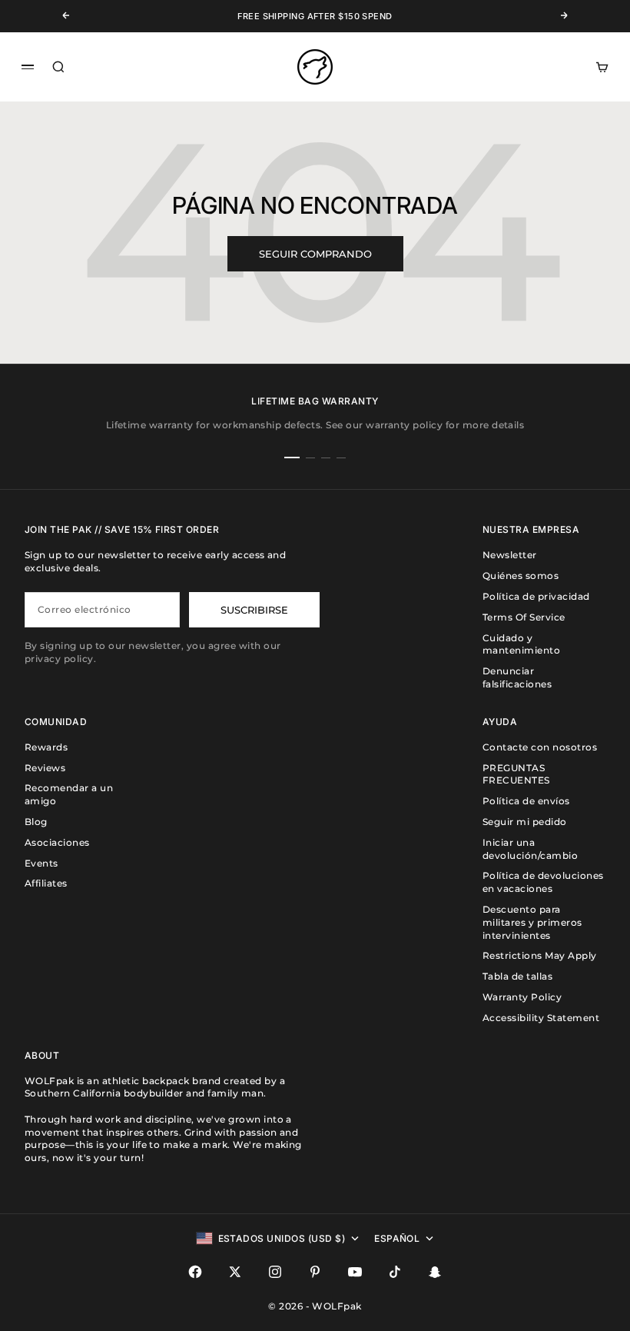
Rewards (46, 747)
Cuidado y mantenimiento (521, 644)
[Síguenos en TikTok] (395, 1271)
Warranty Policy (522, 997)
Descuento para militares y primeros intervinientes (532, 922)
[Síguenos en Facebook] (195, 1271)
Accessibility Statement (540, 1017)
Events (41, 863)
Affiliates (46, 883)
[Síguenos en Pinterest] (315, 1271)
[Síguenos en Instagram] (275, 1271)
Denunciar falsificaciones (517, 677)
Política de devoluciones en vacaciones (543, 882)
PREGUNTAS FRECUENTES (516, 774)
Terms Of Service (523, 617)
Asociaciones (57, 842)
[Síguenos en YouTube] (355, 1271)
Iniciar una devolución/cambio (530, 849)
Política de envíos (526, 801)
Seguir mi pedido (524, 821)
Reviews (45, 768)
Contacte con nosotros (539, 747)
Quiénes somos (520, 575)
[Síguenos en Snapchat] (435, 1271)
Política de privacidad (536, 596)
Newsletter (509, 555)
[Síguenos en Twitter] (235, 1271)
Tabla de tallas (517, 976)
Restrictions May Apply (539, 955)
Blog (36, 821)
